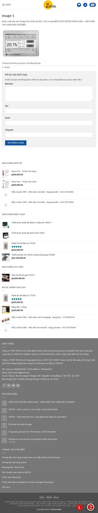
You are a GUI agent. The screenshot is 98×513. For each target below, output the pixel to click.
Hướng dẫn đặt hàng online (14, 462)
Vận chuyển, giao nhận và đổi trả (16, 472)
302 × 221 (42, 21)
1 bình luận (14, 442)
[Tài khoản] (85, 5)
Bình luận (9, 84)
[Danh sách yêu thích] (79, 5)
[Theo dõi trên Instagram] (9, 386)
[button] (6, 5)
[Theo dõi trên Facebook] (4, 386)
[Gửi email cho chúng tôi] (18, 386)
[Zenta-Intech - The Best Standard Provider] (49, 5)
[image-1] (21, 44)
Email (8, 118)
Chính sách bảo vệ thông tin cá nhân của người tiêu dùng (27, 482)
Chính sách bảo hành (11, 477)
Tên (7, 106)
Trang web (9, 130)
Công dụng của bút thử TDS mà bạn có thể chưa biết (32, 432)
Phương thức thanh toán (13, 467)
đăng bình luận (35, 63)
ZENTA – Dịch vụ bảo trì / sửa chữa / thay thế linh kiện (33, 409)
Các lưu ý (6, 487)
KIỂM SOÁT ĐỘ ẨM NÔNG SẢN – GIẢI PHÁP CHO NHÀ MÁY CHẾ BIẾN (42, 402)
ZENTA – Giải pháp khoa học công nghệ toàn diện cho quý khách (37, 417)
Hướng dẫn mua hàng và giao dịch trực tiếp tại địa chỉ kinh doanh (31, 457)
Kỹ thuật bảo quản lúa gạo (20, 424)
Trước (6, 67)
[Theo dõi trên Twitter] (13, 386)
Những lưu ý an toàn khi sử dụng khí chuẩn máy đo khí (33, 439)
